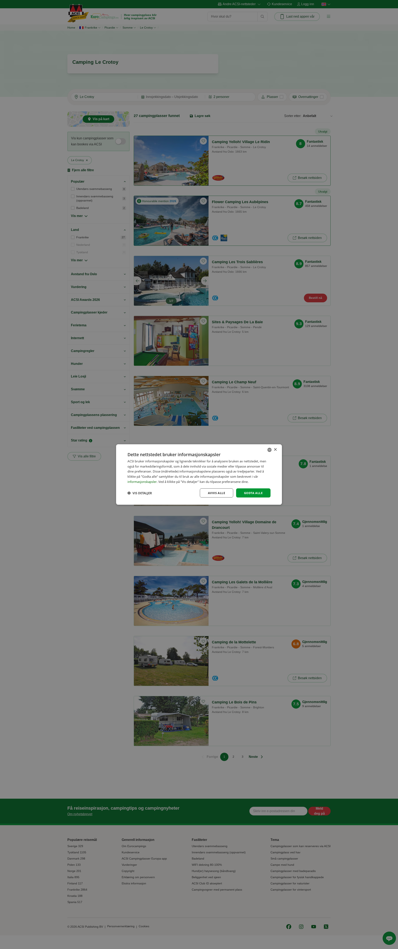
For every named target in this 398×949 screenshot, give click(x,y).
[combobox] (269, 450)
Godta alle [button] (253, 493)
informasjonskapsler (142, 481)
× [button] (275, 449)
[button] (139, 493)
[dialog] (199, 474)
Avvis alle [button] (216, 493)
